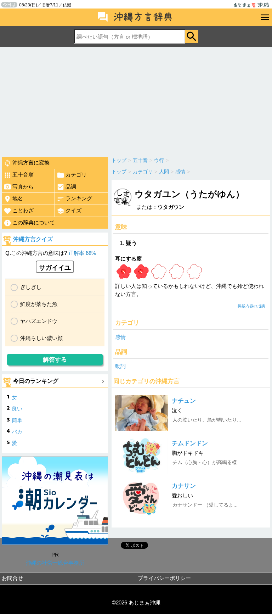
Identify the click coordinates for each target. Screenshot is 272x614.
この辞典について (33, 222)
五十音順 (23, 175)
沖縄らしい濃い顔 (41, 338)
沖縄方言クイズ (33, 239)
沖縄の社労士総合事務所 (55, 563)
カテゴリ (76, 175)
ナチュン (184, 400)
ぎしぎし (30, 287)
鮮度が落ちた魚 (38, 304)
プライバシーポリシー (164, 578)
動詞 (120, 366)
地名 (17, 198)
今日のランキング (35, 381)
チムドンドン (190, 443)
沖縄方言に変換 (31, 163)
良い (17, 409)
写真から (23, 187)
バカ (17, 432)
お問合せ (12, 578)
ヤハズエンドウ (38, 321)
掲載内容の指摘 (251, 306)
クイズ (73, 210)
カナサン (184, 485)
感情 (120, 337)
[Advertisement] (136, 100)
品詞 (71, 187)
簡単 (17, 420)
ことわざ (23, 210)
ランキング (79, 198)
